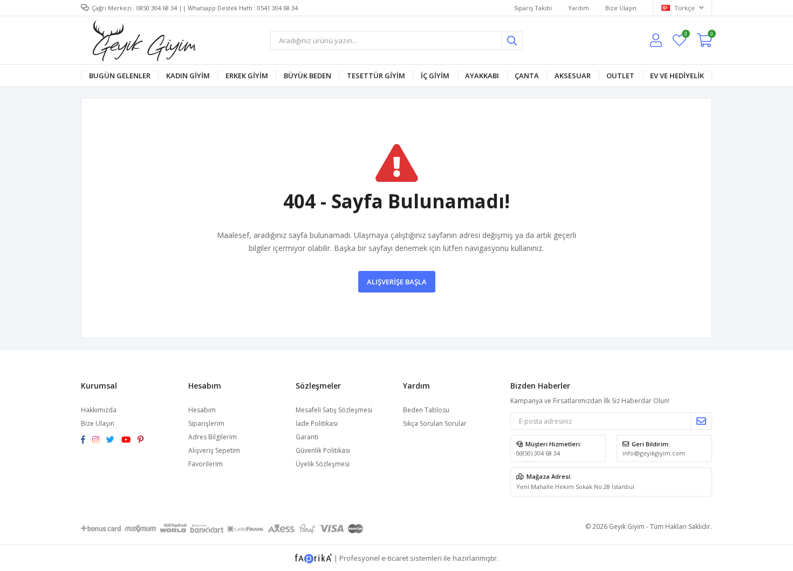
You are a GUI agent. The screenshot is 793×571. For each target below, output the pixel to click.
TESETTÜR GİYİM (376, 75)
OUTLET (620, 75)
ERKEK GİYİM (246, 75)
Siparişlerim (206, 423)
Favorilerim (685, 35)
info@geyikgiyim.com (654, 453)
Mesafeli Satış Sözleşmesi (334, 409)
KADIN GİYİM (188, 75)
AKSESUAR (573, 75)
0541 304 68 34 (277, 8)
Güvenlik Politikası (323, 450)
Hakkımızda (99, 409)
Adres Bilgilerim (212, 436)
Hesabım (202, 409)
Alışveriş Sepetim (214, 450)
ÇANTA (527, 75)
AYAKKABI (482, 75)
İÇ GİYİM (435, 75)
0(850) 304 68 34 (538, 453)
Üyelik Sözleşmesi (323, 463)
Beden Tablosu (426, 409)
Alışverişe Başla (397, 282)
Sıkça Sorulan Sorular (435, 423)
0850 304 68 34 (156, 8)
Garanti (307, 436)
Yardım (578, 8)
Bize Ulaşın (621, 8)
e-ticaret (394, 558)
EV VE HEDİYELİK (677, 75)
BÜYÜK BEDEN (307, 75)
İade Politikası (317, 423)
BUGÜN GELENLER (120, 75)
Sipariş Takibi (533, 8)
